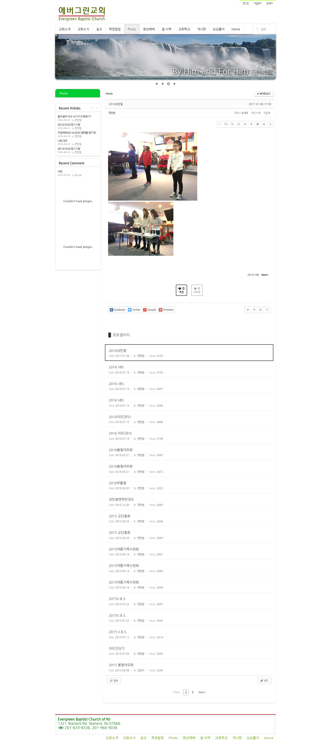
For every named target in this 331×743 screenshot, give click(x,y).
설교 (99, 29)
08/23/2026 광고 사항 (69, 124)
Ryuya (78, 175)
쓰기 (265, 680)
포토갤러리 (121, 335)
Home (235, 29)
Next (202, 692)
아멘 (60, 171)
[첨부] (270, 124)
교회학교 (184, 29)
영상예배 (149, 29)
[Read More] (189, 352)
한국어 (269, 3)
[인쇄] (264, 124)
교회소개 (64, 29)
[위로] (245, 124)
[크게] (232, 124)
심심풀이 (218, 29)
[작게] (239, 124)
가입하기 (258, 3)
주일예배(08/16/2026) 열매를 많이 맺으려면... (78, 132)
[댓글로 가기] (257, 124)
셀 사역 (166, 29)
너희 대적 (62, 140)
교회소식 (83, 29)
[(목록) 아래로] (251, 124)
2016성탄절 (116, 104)
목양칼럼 (115, 29)
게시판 (201, 29)
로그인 (246, 3)
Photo (132, 29)
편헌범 (78, 120)
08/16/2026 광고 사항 (69, 148)
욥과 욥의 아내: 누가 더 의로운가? (74, 116)
